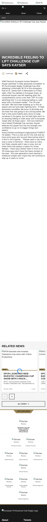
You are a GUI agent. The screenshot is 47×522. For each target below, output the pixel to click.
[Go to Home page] (23, 8)
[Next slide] (12, 396)
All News (22, 404)
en (3, 8)
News (8, 13)
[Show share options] (27, 73)
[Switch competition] (8, 2)
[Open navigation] (44, 8)
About (23, 13)
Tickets (39, 13)
